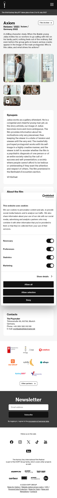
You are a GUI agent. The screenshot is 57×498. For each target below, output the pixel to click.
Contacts (33, 491)
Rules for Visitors (13, 487)
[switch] (50, 249)
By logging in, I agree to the (28, 421)
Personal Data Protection (17, 489)
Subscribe (28, 415)
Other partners (26, 383)
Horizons (7, 26)
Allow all (28, 284)
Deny (28, 300)
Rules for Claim (34, 489)
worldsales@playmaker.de (24, 329)
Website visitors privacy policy (32, 487)
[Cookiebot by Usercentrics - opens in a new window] (42, 196)
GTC (47, 487)
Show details (43, 276)
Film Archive (44, 23)
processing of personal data (38, 421)
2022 (16, 26)
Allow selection (28, 292)
